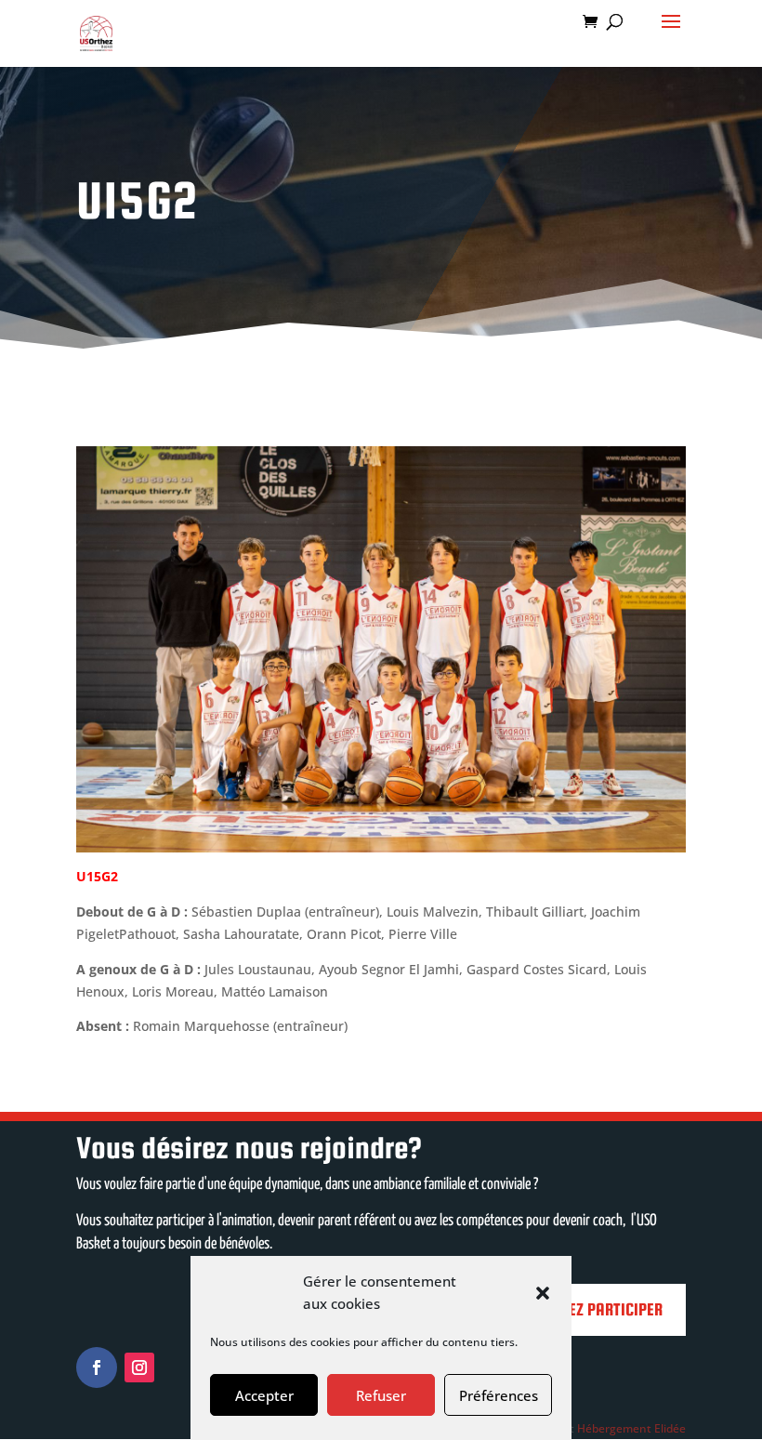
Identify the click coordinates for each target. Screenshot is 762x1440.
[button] (542, 1293)
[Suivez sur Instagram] (139, 1367)
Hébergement (614, 1428)
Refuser (381, 1395)
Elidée (670, 1428)
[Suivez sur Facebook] (96, 1367)
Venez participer (604, 1309)
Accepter (264, 1395)
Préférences (498, 1395)
